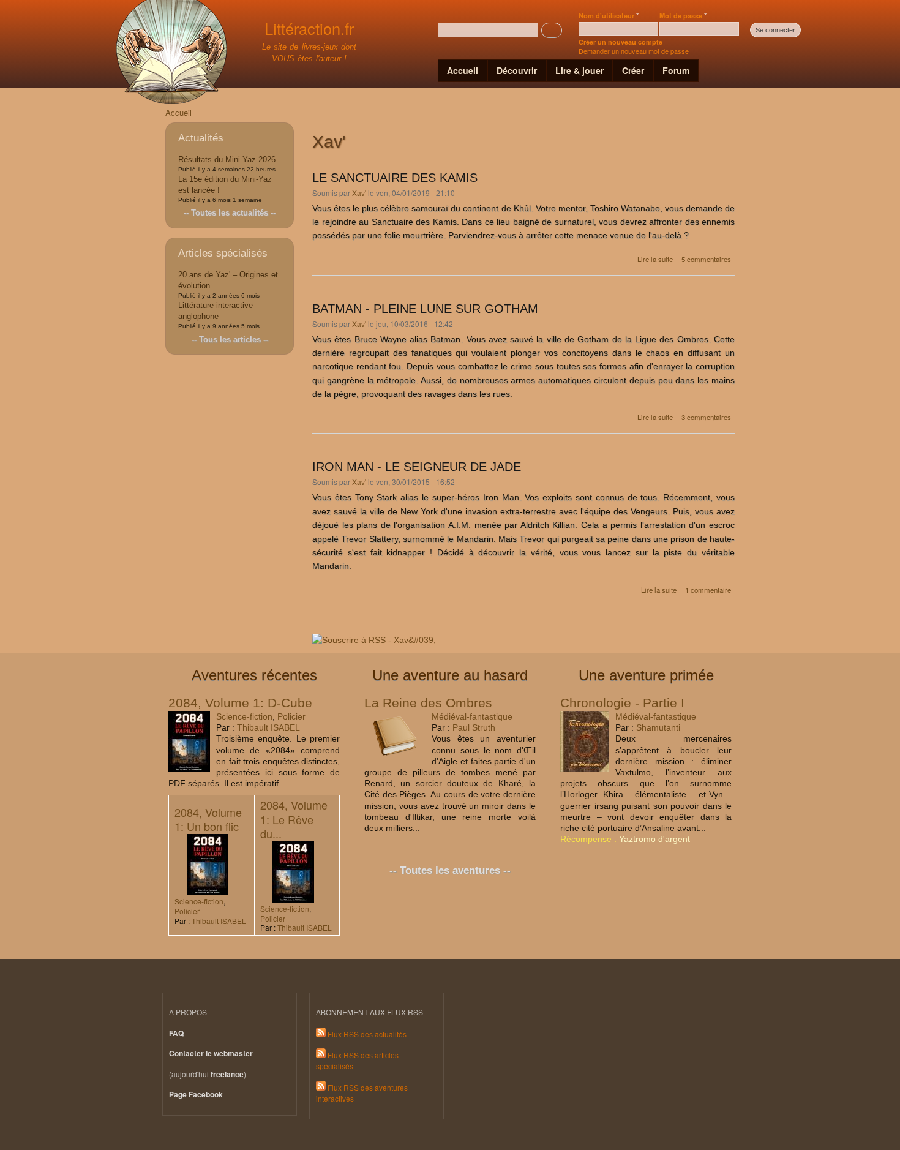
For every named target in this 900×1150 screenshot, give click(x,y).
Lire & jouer (579, 70)
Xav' (359, 192)
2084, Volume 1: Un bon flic (208, 819)
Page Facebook (196, 1094)
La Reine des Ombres (428, 703)
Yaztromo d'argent (654, 839)
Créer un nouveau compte (620, 42)
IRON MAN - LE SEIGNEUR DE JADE (416, 466)
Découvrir (517, 70)
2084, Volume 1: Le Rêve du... (294, 819)
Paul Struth (473, 727)
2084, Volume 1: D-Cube (240, 703)
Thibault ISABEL (268, 727)
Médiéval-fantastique (472, 716)
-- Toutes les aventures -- (450, 870)
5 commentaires (706, 259)
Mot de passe (683, 15)
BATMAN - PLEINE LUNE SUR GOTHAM (425, 308)
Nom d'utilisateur (609, 15)
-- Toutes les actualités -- (230, 212)
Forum (675, 70)
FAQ (176, 1033)
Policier (291, 716)
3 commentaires (706, 417)
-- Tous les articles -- (230, 339)
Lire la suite (655, 259)
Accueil (462, 70)
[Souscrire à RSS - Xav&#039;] (374, 636)
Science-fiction (244, 716)
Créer (633, 70)
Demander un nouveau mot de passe (634, 51)
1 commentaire (708, 590)
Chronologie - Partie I (622, 703)
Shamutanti (658, 727)
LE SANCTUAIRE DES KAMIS (395, 177)
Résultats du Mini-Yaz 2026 (227, 159)
